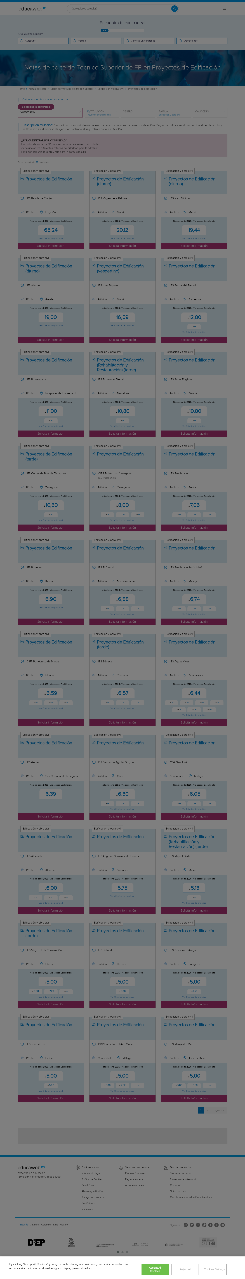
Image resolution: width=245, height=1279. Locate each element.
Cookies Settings (214, 1269)
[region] (122, 1267)
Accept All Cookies (155, 1269)
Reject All (185, 1269)
